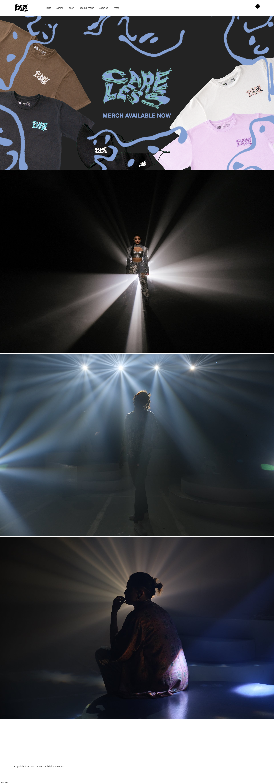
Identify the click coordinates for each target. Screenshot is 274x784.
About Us (103, 8)
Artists (60, 8)
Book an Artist (87, 8)
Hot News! (4, 782)
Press (116, 8)
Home (48, 8)
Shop (71, 8)
